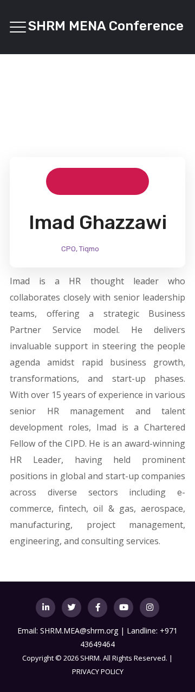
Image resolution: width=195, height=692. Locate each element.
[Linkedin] (45, 607)
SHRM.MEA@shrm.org (79, 630)
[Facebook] (97, 607)
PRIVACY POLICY (97, 671)
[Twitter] (71, 607)
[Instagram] (149, 607)
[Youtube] (123, 607)
